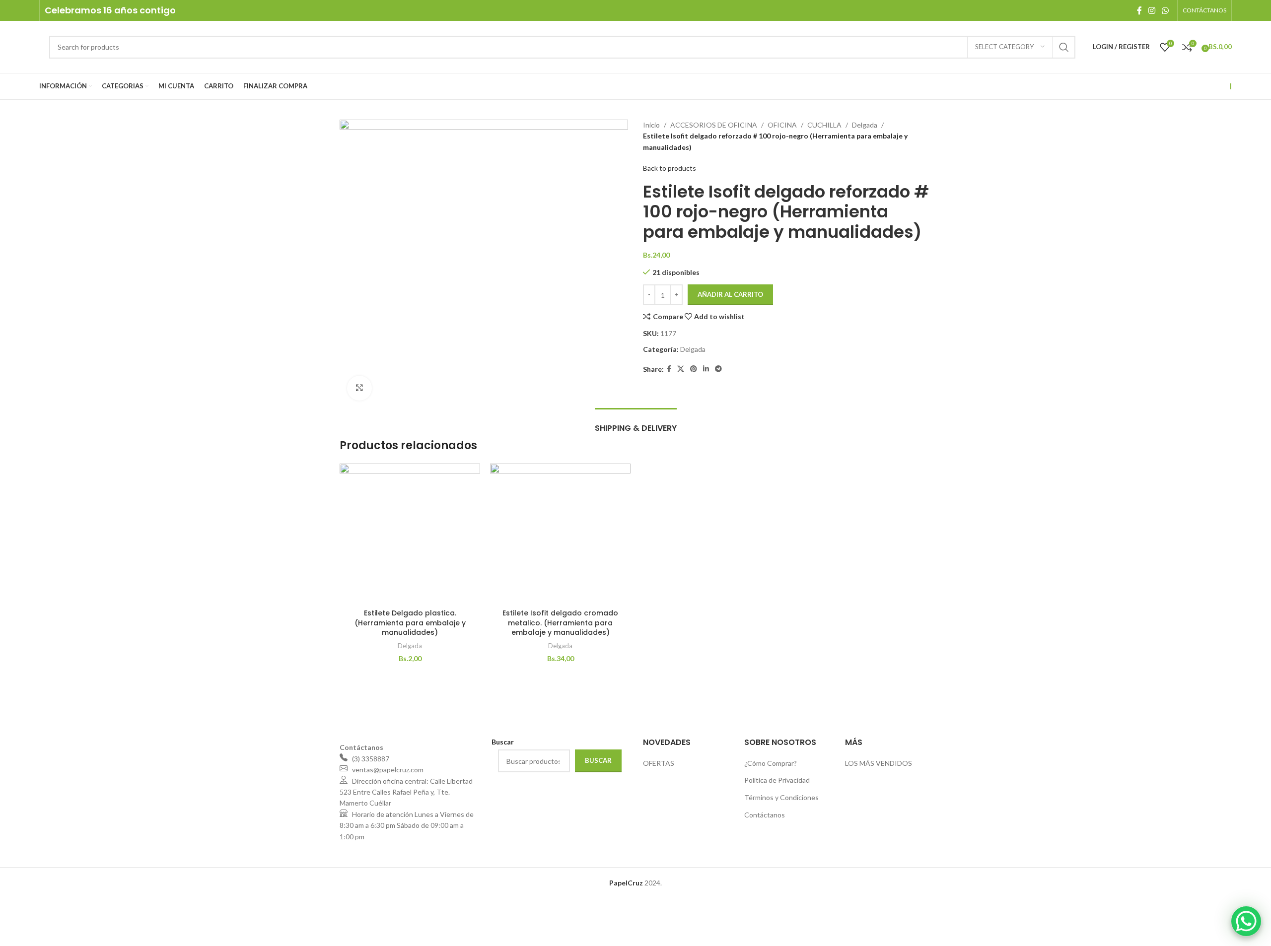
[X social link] (680, 369)
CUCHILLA (824, 125)
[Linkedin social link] (706, 369)
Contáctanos (764, 815)
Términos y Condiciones (781, 797)
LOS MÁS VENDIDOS (878, 763)
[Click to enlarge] (359, 388)
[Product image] (560, 534)
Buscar (598, 760)
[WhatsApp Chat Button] (1246, 921)
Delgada (864, 125)
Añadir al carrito (730, 294)
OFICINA (782, 125)
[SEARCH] (1064, 47)
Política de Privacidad (777, 780)
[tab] (636, 423)
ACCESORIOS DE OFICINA (713, 125)
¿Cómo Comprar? (770, 763)
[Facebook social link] (1139, 10)
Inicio (651, 125)
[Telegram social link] (718, 369)
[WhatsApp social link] (1165, 10)
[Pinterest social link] (693, 369)
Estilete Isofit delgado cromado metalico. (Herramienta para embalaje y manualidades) (560, 622)
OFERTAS (658, 763)
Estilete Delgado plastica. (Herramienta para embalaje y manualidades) (410, 622)
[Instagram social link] (1151, 10)
